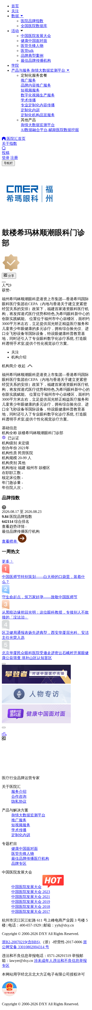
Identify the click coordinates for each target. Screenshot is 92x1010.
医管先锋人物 (32, 46)
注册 (14, 158)
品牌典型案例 (32, 56)
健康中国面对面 (34, 41)
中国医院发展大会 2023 (30, 892)
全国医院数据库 (34, 26)
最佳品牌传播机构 (36, 60)
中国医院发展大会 (36, 36)
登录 (5, 158)
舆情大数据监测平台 (28, 815)
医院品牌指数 (32, 21)
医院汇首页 (15, 139)
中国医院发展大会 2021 (30, 897)
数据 (15, 16)
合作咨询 (18, 796)
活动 (15, 31)
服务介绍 (18, 792)
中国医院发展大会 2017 (30, 912)
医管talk (27, 51)
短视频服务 (20, 825)
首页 (15, 6)
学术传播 (18, 830)
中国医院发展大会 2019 (30, 902)
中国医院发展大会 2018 (30, 907)
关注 (15, 11)
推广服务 (18, 820)
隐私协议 (18, 801)
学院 (15, 65)
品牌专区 (18, 863)
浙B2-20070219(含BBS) (21, 942)
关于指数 (9, 143)
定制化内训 (20, 835)
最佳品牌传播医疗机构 (30, 858)
